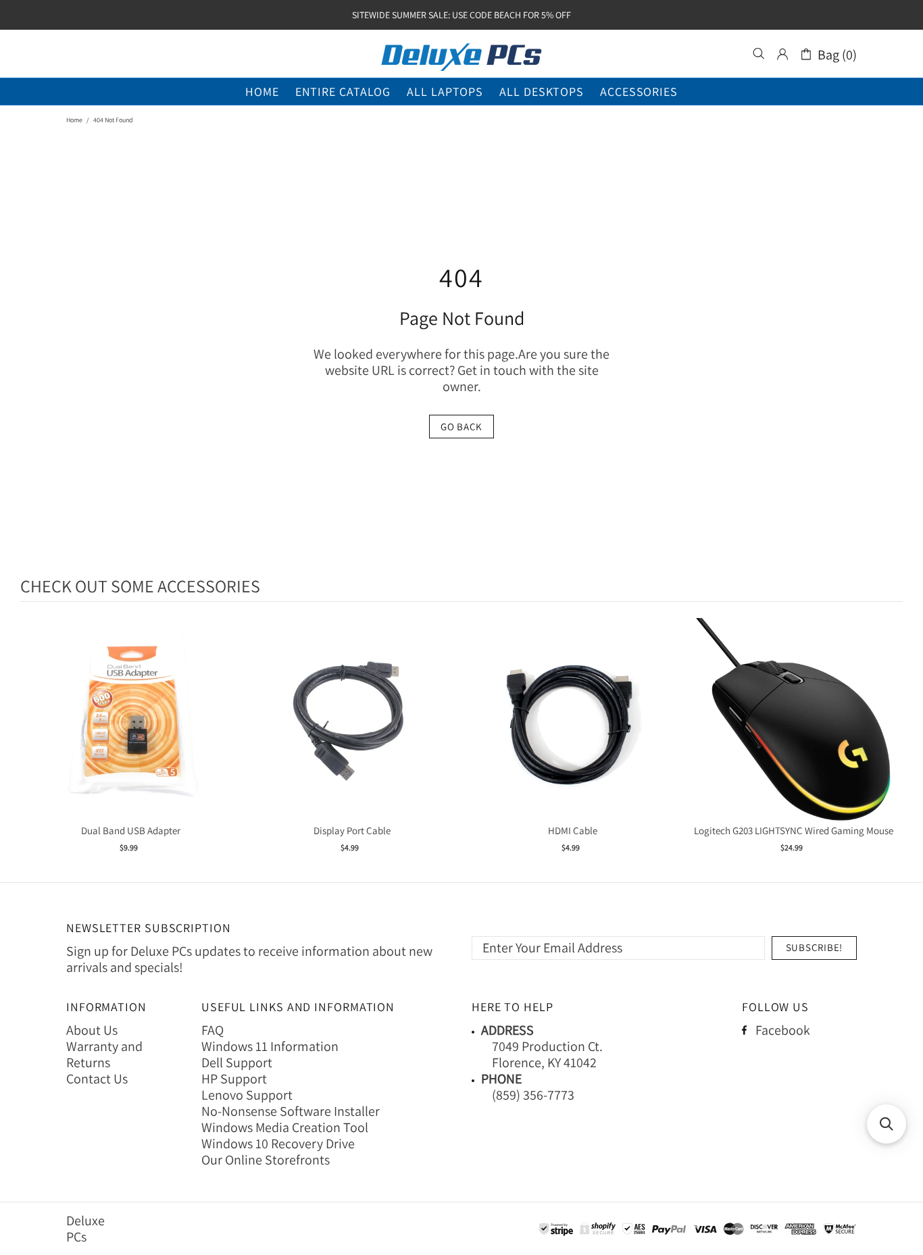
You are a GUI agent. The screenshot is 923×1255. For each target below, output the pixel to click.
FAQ (212, 1030)
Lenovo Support (247, 1095)
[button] (886, 1124)
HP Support (234, 1079)
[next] (889, 744)
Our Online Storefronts (265, 1160)
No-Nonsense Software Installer (290, 1111)
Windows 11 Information (270, 1046)
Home (74, 120)
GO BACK (461, 426)
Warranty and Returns (104, 1054)
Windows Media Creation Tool (284, 1127)
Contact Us (97, 1079)
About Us (92, 1030)
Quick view (131, 733)
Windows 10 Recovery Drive (278, 1143)
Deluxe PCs (461, 54)
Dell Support (236, 1062)
